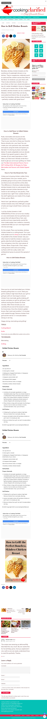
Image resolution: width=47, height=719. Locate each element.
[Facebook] (36, 46)
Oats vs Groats (24, 628)
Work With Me (8, 17)
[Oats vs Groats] (26, 623)
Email (2, 679)
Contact (29, 17)
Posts (2, 17)
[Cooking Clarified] (23, 15)
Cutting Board (6, 328)
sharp (16, 234)
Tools (5, 19)
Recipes (20, 19)
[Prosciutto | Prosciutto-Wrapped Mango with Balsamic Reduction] (6, 623)
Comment (3, 665)
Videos (16, 19)
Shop (28, 19)
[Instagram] (36, 55)
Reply (3, 656)
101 (25, 19)
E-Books (19, 17)
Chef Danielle (22, 355)
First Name (34, 71)
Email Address (35, 75)
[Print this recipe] (2, 351)
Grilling (3, 344)
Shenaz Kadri (9, 639)
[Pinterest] (36, 51)
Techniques (11, 19)
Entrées (4, 29)
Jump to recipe (21, 33)
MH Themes (33, 717)
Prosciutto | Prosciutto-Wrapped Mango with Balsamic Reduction (5, 631)
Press (24, 17)
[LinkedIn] (41, 55)
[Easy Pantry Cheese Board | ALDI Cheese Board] (16, 623)
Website (3, 683)
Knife (3, 331)
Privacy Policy (36, 17)
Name (3, 675)
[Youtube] (41, 51)
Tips (1, 19)
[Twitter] (41, 46)
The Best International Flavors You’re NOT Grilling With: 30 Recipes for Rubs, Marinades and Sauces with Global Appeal (15, 165)
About (14, 17)
